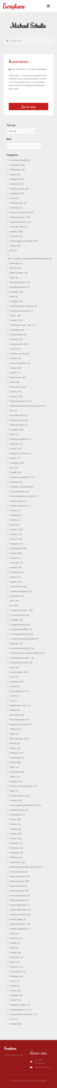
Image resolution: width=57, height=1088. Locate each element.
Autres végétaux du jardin (24, 241)
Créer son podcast (20, 363)
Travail (15, 1000)
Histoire (16, 529)
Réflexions (16, 857)
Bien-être (15, 268)
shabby (15, 943)
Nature (15, 762)
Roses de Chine (18, 886)
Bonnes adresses (20, 282)
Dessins (15, 391)
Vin (13, 1019)
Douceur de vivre (19, 420)
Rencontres (17, 862)
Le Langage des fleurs (21, 634)
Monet (15, 743)
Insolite (16, 553)
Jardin (15, 582)
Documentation (18, 415)
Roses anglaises (19, 881)
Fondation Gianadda (21, 487)
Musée (15, 748)
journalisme (17, 596)
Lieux (14, 667)
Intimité (15, 567)
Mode (14, 734)
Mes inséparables (19, 719)
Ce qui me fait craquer (21, 311)
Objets (15, 776)
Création (15, 358)
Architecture (17, 193)
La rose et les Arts (19, 615)
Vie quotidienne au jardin (23, 1014)
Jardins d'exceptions (21, 591)
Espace (15, 458)
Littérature (17, 681)
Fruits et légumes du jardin (23, 496)
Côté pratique (18, 334)
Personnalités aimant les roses (25, 805)
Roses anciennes (20, 876)
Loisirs (14, 696)
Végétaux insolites (20, 1005)
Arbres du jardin (19, 189)
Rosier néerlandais (20, 905)
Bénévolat (16, 263)
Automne (16, 236)
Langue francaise (20, 624)
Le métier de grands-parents (24, 639)
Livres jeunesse (19, 691)
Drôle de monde (18, 425)
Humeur (16, 534)
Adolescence (17, 170)
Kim (14, 605)
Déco (14, 382)
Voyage (15, 1024)
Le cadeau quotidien (21, 629)
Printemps (16, 852)
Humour (16, 539)
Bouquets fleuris (19, 287)
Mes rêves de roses (21, 724)
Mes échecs (17, 715)
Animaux (17, 184)
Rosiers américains (20, 914)
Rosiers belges (18, 919)
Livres (15, 686)
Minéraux (16, 729)
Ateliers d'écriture (20, 222)
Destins (16, 396)
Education (16, 444)
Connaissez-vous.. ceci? (22, 325)
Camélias (16, 301)
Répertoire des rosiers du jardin (26, 867)
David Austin (18, 377)
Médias (15, 710)
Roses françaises (20, 895)
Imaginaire (16, 544)
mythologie (17, 758)
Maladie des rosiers (20, 705)
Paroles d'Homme (19, 796)
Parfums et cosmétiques (23, 786)
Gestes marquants (20, 506)
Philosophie (17, 815)
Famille (15, 472)
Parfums (16, 781)
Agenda (15, 174)
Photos (15, 819)
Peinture (16, 800)
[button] (48, 6)
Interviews (16, 563)
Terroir (15, 981)
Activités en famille (20, 160)
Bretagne (16, 292)
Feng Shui (16, 482)
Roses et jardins (19, 891)
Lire (14, 677)
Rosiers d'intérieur (20, 924)
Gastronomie (18, 501)
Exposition (17, 463)
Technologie (17, 971)
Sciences (16, 938)
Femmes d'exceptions (22, 477)
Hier (14, 525)
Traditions (16, 995)
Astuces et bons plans (21, 212)
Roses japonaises (19, 900)
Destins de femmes (21, 401)
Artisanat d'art (18, 203)
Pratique (16, 843)
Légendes (16, 643)
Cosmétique (17, 330)
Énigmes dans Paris (20, 453)
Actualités (17, 165)
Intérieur (15, 558)
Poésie (15, 824)
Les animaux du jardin (22, 648)
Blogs (14, 277)
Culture (15, 372)
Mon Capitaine (19, 739)
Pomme (16, 834)
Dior (13, 411)
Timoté (15, 990)
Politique (15, 829)
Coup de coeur (18, 344)
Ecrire (14, 434)
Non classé (17, 772)
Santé (15, 933)
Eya (14, 468)
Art (14, 198)
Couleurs (16, 339)
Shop (14, 948)
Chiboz (15, 315)
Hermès (15, 520)
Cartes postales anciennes (23, 306)
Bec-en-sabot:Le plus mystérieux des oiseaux (30, 258)
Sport (14, 962)
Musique (16, 753)
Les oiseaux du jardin (21, 662)
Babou (15, 246)
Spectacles (16, 957)
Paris (14, 791)
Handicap (16, 515)
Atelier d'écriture (20, 217)
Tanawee (16, 967)
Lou (13, 700)
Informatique (18, 548)
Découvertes (18, 387)
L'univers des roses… (21, 610)
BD (13, 250)
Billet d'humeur (19, 273)
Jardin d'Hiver (18, 586)
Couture (15, 349)
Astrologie (16, 208)
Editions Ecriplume (20, 439)
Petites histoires (19, 810)
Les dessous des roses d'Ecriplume (27, 653)
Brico (14, 296)
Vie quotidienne (20, 1009)
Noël (14, 767)
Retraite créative (19, 872)
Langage (16, 620)
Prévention (16, 848)
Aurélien (16, 231)
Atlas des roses (18, 227)
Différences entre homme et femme (28, 406)
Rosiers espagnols (20, 929)
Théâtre (15, 986)
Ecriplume (14, 6)
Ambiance (17, 179)
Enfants (16, 448)
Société (15, 952)
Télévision (16, 976)
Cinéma (16, 320)
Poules (16, 838)
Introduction (17, 572)
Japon (15, 577)
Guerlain (15, 510)
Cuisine (15, 368)
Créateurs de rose (19, 354)
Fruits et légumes (19, 491)
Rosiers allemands (20, 910)
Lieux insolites (18, 672)
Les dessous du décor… (22, 658)
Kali (14, 601)
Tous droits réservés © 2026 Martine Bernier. (28, 1081)
